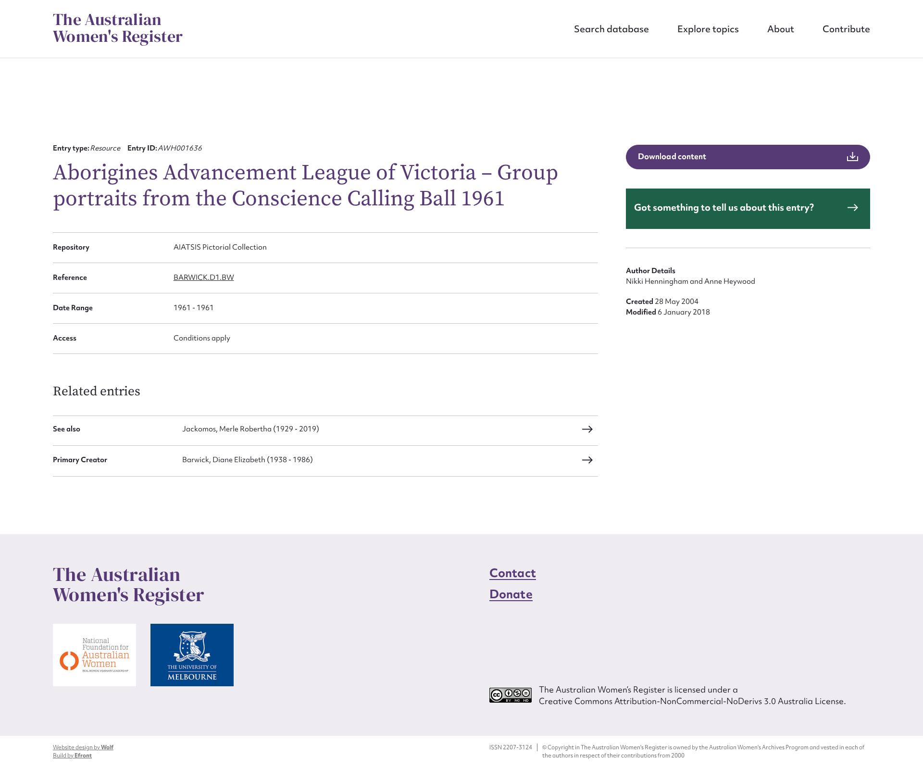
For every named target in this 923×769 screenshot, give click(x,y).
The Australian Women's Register (118, 28)
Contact (512, 573)
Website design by (83, 747)
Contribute (846, 29)
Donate (511, 594)
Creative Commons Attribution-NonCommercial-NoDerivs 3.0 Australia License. (692, 700)
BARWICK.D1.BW (204, 277)
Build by (72, 755)
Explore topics (708, 29)
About (780, 29)
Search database (611, 29)
